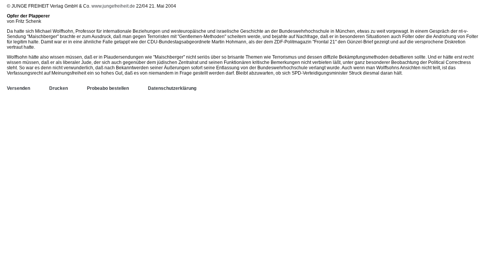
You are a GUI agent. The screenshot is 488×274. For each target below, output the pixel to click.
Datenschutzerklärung (172, 88)
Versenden (18, 88)
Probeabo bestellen (108, 88)
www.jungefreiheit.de (113, 6)
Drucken (58, 88)
